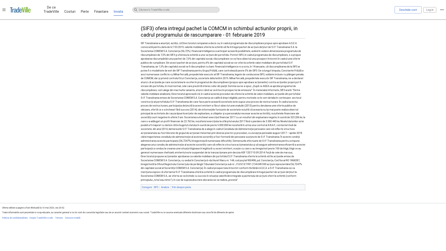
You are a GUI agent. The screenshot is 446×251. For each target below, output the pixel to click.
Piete (85, 11)
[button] (4, 10)
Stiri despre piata (181, 187)
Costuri (69, 11)
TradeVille (20, 10)
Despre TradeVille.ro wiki (41, 218)
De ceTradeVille (51, 9)
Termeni (59, 218)
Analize (165, 187)
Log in (429, 10)
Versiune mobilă (72, 218)
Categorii (147, 187)
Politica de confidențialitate (15, 218)
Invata (118, 11)
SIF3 (156, 187)
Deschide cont (408, 10)
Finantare (101, 11)
